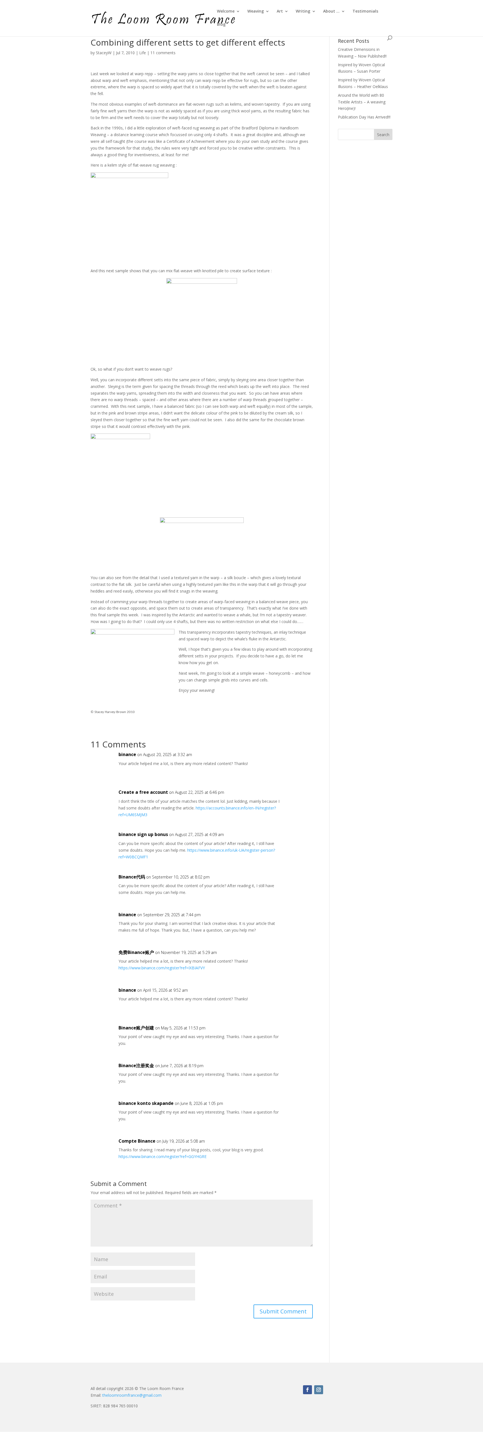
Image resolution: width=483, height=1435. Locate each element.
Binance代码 (132, 877)
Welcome (226, 11)
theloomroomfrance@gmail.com (132, 1395)
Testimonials (365, 11)
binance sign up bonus (143, 834)
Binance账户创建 (136, 1028)
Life (142, 52)
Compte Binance (137, 1141)
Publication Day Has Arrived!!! (364, 117)
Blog (221, 24)
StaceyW (104, 52)
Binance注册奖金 (136, 1065)
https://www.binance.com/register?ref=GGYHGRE (163, 1156)
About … (331, 11)
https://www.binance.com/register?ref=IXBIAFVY (162, 967)
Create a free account (143, 792)
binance (127, 754)
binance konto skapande (146, 1103)
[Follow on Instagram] (318, 1389)
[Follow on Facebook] (307, 1389)
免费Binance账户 (136, 952)
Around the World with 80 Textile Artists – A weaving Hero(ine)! (361, 102)
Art (280, 11)
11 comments (163, 52)
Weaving (255, 11)
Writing (303, 11)
